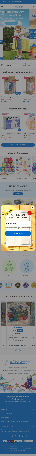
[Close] (32, 207)
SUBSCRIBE (18, 233)
